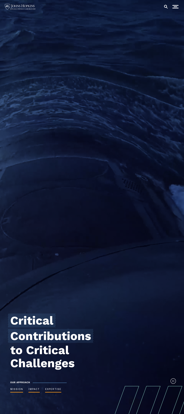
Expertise (53, 389)
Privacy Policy (104, 401)
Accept (131, 404)
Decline (151, 404)
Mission (16, 389)
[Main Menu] (176, 6)
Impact (34, 389)
